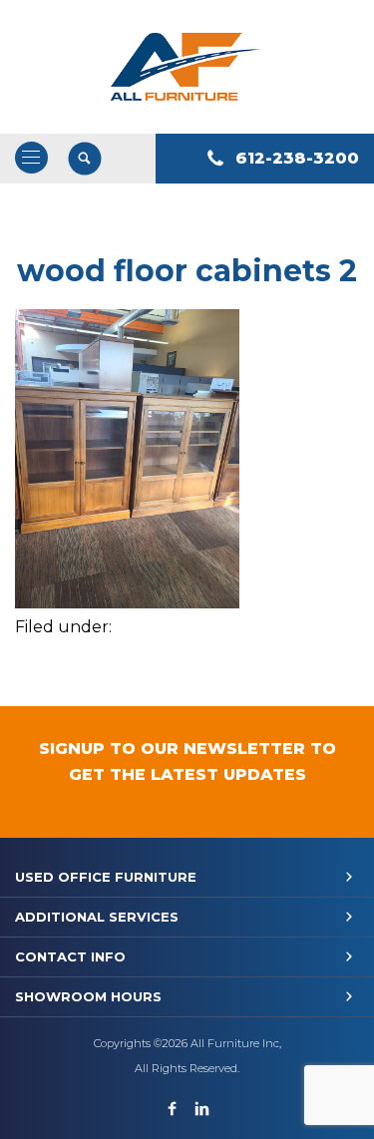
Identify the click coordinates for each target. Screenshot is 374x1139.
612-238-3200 (297, 158)
